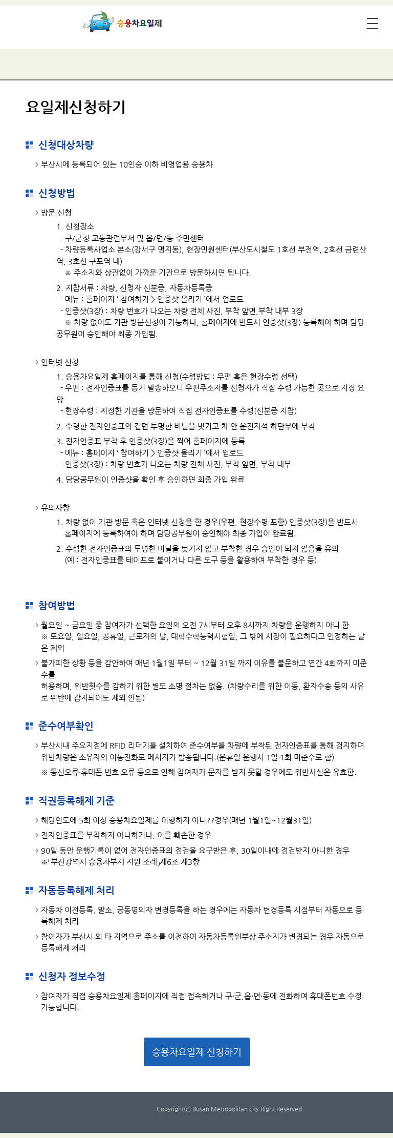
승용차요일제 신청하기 (197, 1051)
